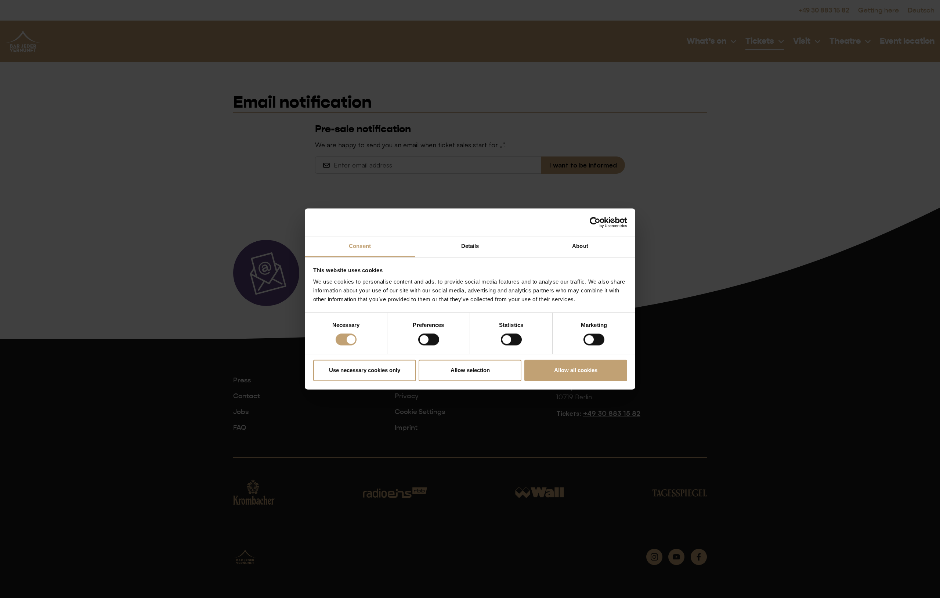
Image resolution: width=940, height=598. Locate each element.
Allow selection (470, 370)
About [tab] (580, 246)
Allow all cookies (575, 370)
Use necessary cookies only (364, 370)
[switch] (428, 340)
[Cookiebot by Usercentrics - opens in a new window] (595, 222)
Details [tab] (470, 246)
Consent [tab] (360, 246)
